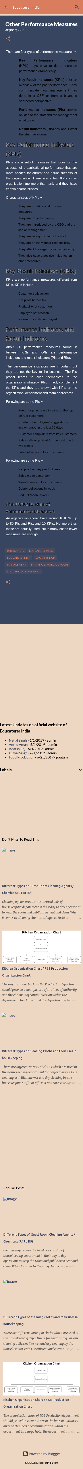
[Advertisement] (41, 672)
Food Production (21, 757)
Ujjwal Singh (18, 753)
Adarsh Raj (17, 748)
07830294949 (15, 550)
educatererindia (18, 557)
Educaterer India (26, 7)
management (16, 564)
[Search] (76, 7)
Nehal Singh (18, 740)
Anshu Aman (18, 744)
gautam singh (45, 557)
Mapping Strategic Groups (49, 564)
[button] (8, 39)
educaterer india (41, 550)
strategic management (23, 571)
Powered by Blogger (44, 1453)
